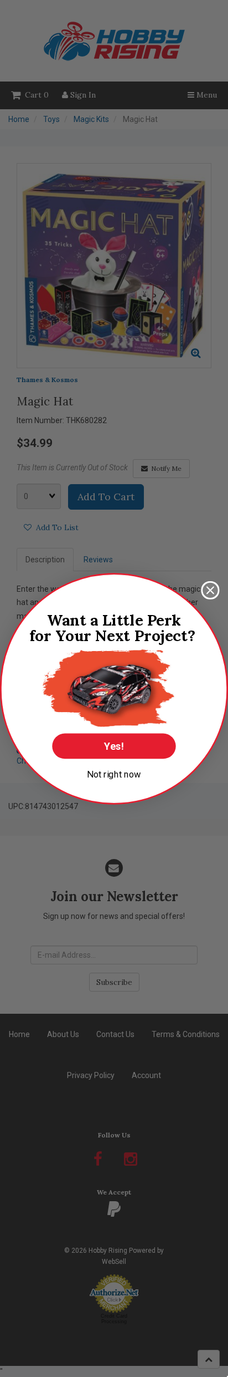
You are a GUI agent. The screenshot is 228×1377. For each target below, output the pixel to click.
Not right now (114, 774)
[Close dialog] (210, 590)
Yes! (114, 746)
